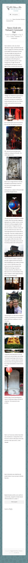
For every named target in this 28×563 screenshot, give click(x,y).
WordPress (16, 552)
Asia (11, 19)
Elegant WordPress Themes (16, 551)
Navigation (15, 14)
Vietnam (17, 36)
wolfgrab (14, 35)
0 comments (16, 37)
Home (7, 19)
